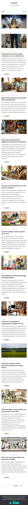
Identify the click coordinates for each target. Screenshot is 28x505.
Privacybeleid (16, 502)
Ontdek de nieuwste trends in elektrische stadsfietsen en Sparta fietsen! (12, 365)
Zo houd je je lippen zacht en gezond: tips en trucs (13, 233)
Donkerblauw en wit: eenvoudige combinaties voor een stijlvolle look (12, 55)
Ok (10, 502)
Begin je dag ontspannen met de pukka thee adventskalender (13, 99)
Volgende (16, 485)
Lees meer (6, 74)
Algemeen (3, 51)
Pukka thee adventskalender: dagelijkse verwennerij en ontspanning (13, 141)
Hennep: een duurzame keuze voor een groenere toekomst (13, 187)
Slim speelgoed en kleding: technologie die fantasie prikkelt (13, 277)
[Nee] (26, 500)
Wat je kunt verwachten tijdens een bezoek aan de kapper (12, 458)
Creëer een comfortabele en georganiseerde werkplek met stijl (12, 322)
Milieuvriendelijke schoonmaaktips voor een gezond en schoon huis (14, 410)
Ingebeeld (14, 3)
